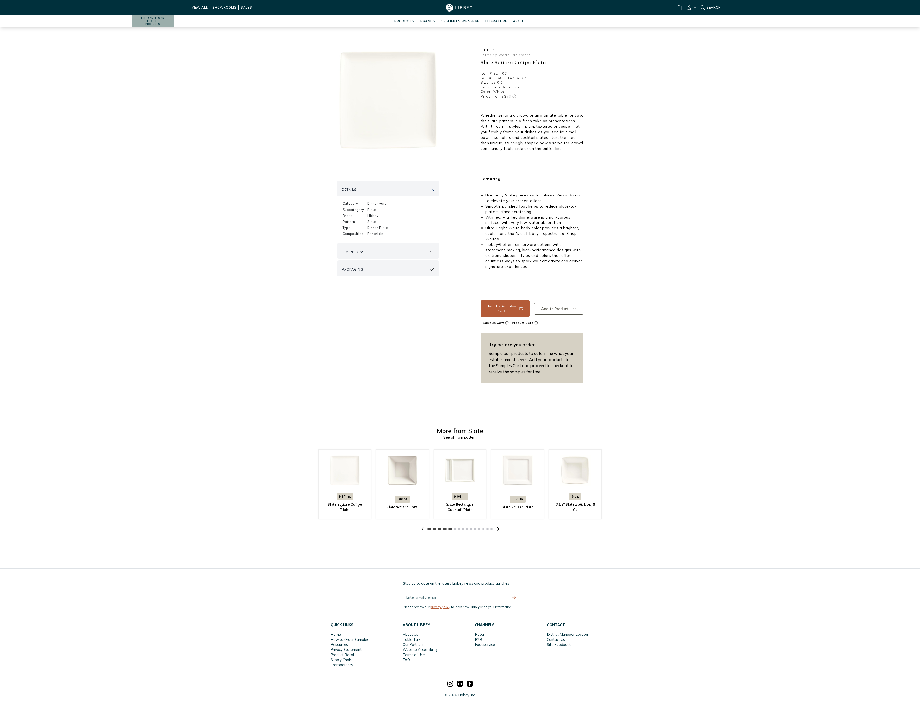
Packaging (352, 269)
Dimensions (353, 252)
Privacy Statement (346, 649)
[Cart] (679, 7)
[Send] (514, 597)
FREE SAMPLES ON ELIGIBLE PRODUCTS (152, 21)
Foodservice (485, 644)
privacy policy (440, 607)
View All (200, 7)
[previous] (422, 529)
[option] (388, 100)
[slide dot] (429, 529)
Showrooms (224, 7)
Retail (480, 634)
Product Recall (343, 654)
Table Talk (411, 639)
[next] (497, 529)
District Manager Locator (567, 634)
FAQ (406, 660)
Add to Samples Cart (501, 308)
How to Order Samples (350, 639)
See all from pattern (460, 437)
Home (336, 634)
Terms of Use (414, 654)
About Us (410, 634)
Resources (339, 644)
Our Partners (413, 644)
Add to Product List (558, 308)
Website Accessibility (420, 649)
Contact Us (556, 639)
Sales (246, 7)
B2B (478, 639)
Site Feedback (559, 644)
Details (349, 189)
